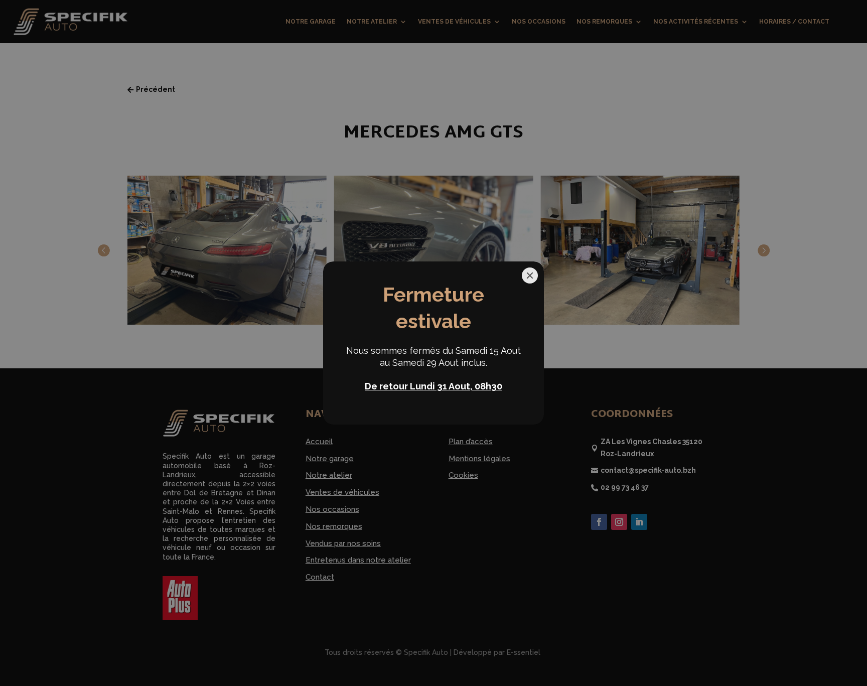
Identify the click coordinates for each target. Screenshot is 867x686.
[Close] (530, 275)
